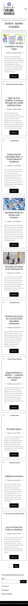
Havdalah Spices (14, 429)
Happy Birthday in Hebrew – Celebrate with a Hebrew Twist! (14, 376)
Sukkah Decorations (14, 476)
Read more (14, 76)
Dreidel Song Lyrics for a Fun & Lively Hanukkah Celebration (14, 320)
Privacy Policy (5, 590)
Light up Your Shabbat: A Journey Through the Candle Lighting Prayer (14, 102)
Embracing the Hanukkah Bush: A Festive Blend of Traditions (14, 158)
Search (3, 578)
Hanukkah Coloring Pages (14, 47)
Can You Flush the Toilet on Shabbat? (14, 528)
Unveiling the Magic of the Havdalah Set (14, 267)
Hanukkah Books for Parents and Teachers (14, 215)
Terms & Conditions (6, 593)
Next (16, 566)
